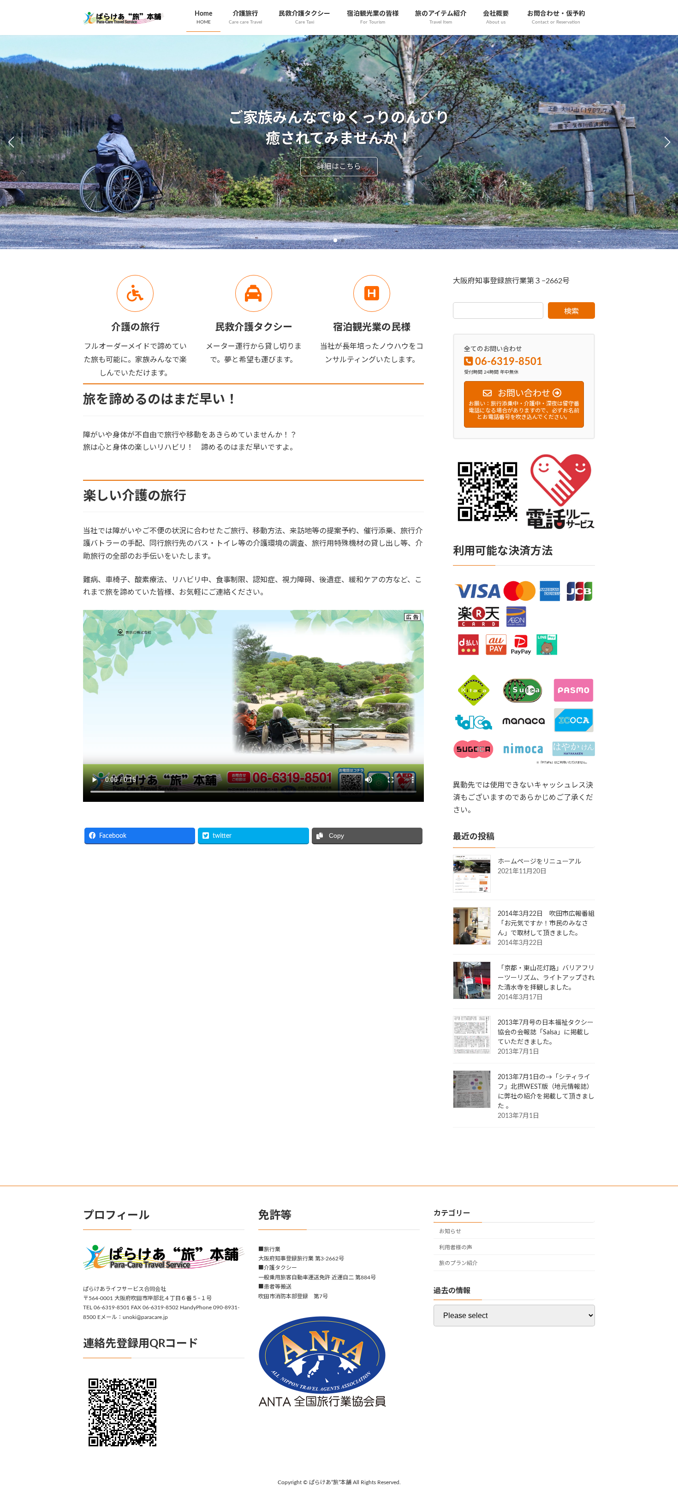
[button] (335, 240)
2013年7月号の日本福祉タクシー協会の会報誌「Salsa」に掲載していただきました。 (546, 1032)
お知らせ (450, 1231)
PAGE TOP (653, 1444)
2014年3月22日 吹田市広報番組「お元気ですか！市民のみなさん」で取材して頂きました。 (546, 924)
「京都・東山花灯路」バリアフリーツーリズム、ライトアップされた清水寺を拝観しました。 (546, 978)
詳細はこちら (339, 166)
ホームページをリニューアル (539, 862)
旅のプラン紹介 (458, 1263)
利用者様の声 (455, 1247)
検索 (571, 311)
